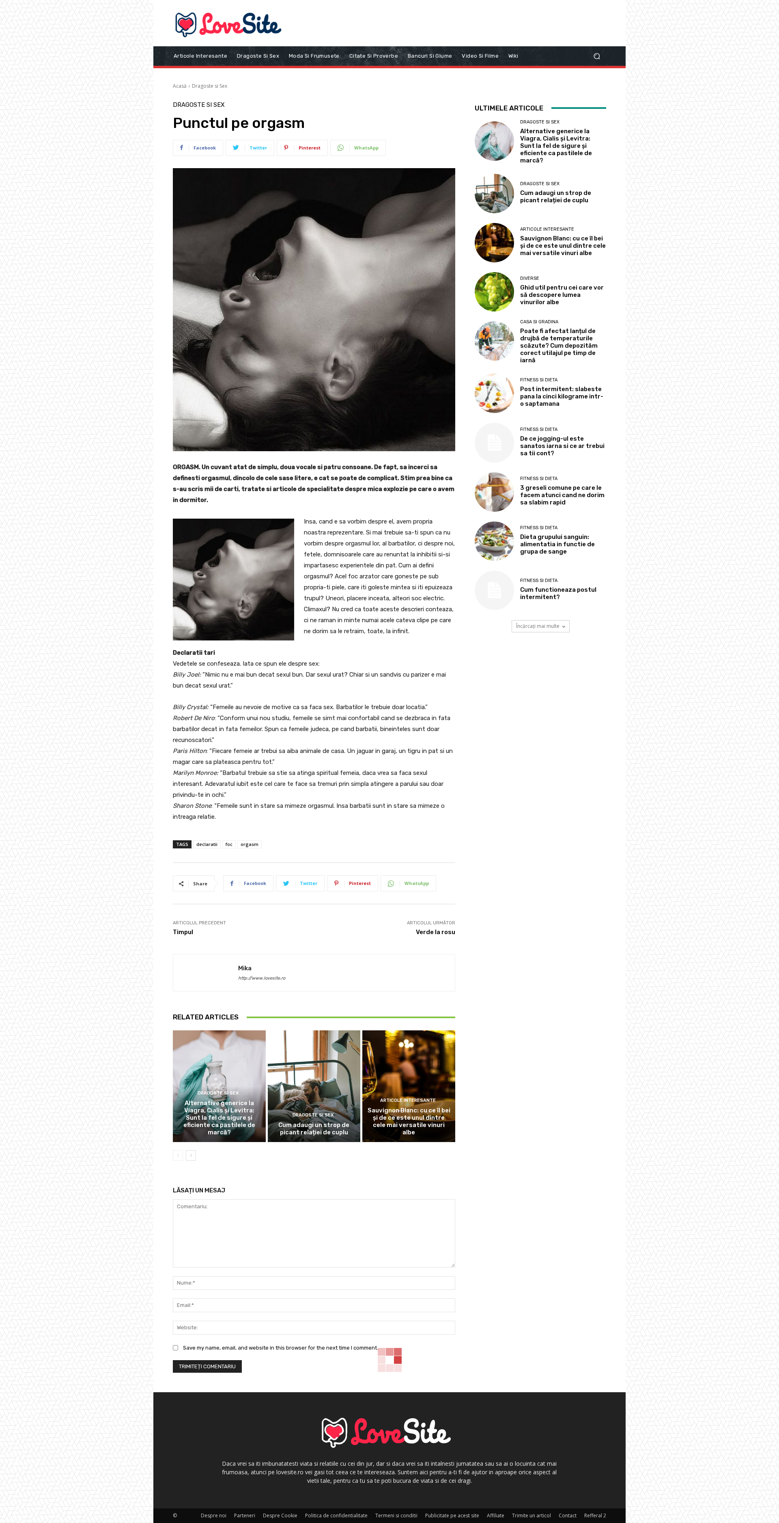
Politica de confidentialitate (336, 1515)
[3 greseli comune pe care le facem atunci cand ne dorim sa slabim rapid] (494, 492)
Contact (568, 1515)
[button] (596, 55)
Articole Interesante (408, 1100)
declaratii (206, 844)
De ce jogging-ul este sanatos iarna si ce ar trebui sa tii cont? (562, 446)
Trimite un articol (531, 1515)
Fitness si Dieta (538, 380)
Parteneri (244, 1515)
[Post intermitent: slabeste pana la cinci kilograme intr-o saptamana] (494, 393)
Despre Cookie (280, 1515)
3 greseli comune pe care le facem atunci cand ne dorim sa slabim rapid (562, 495)
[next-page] (191, 1155)
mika (245, 968)
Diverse (529, 278)
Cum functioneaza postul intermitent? (558, 593)
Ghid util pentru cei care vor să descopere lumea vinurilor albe (562, 295)
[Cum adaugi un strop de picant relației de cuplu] (314, 1086)
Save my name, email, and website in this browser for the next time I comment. (280, 1348)
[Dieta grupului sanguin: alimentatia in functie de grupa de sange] (494, 541)
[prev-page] (178, 1155)
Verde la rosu (435, 932)
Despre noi (213, 1515)
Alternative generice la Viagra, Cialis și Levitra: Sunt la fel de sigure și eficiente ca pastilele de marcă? (219, 1117)
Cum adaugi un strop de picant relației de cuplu (313, 1128)
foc (229, 844)
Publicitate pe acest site (452, 1515)
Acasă (180, 85)
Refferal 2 (595, 1515)
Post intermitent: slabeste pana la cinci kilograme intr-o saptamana (561, 396)
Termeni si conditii (396, 1515)
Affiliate (495, 1515)
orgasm (249, 844)
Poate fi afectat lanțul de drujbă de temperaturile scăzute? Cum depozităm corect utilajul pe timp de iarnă (559, 345)
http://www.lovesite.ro (261, 978)
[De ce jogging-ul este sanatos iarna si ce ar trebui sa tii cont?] (494, 442)
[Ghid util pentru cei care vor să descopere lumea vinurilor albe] (494, 292)
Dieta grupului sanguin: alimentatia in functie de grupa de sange (557, 544)
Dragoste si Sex (209, 85)
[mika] (205, 973)
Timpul (183, 932)
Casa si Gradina (539, 322)
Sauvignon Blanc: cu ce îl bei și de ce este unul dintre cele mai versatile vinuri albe (409, 1121)
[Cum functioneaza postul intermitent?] (494, 590)
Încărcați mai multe (538, 626)
